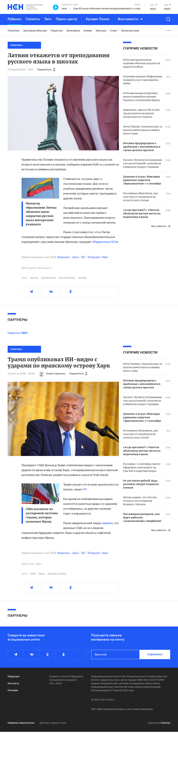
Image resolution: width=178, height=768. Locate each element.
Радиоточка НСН (105, 242)
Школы (34, 277)
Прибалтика (48, 277)
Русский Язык (66, 277)
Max (105, 257)
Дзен (75, 257)
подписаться (154, 654)
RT (84, 489)
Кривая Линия (97, 19)
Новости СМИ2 (18, 333)
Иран (41, 573)
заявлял (107, 523)
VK (83, 257)
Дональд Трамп (57, 573)
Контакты (13, 683)
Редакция (13, 676)
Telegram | (94, 257)
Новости (63, 257)
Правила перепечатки (21, 722)
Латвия (82, 277)
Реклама (13, 690)
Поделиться (44, 69)
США (33, 573)
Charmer (165, 722)
